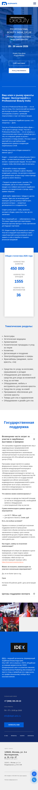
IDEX (4, 658)
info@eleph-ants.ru (12, 716)
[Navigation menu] (34, 3)
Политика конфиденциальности (11, 779)
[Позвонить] (34, 780)
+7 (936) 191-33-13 (12, 701)
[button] (34, 774)
